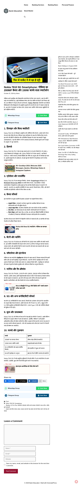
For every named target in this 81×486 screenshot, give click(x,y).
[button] (24, 17)
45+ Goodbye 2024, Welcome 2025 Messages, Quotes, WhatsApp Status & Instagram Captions (30, 168)
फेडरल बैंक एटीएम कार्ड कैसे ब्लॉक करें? (68, 119)
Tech (7, 401)
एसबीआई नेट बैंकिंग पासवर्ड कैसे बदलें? (67, 81)
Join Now (43, 115)
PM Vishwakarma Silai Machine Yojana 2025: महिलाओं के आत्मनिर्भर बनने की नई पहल (68, 141)
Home (26, 5)
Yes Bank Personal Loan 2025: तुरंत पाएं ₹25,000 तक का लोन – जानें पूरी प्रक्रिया (68, 86)
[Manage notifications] (76, 481)
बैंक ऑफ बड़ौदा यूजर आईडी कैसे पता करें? (68, 78)
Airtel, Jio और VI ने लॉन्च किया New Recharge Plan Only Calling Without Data (68, 154)
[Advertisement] (40, 36)
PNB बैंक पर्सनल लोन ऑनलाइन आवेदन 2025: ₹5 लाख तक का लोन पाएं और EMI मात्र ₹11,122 (69, 100)
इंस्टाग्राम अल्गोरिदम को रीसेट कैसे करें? (27, 366)
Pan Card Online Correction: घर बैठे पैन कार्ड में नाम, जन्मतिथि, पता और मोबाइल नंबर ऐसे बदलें (68, 147)
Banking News (53, 5)
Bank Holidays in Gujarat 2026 (67, 66)
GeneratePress (52, 483)
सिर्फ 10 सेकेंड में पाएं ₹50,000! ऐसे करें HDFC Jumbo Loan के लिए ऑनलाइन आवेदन (68, 93)
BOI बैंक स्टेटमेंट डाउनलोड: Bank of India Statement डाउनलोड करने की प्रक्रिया (68, 124)
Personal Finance (68, 5)
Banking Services (38, 5)
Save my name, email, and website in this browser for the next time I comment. (27, 465)
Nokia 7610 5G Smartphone (14, 403)
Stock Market (28, 11)
